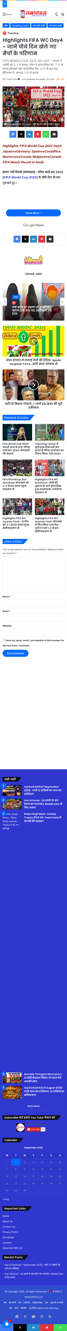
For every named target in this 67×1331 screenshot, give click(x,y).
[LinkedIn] (29, 134)
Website (7, 625)
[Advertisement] (13, 710)
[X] (21, 134)
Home (6, 1216)
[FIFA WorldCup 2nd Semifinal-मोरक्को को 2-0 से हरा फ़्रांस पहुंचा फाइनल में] (17, 467)
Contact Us (9, 1226)
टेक (46, 1302)
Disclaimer (8, 1237)
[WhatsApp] (45, 134)
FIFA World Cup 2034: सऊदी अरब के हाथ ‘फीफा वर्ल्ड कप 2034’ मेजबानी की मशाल (16, 448)
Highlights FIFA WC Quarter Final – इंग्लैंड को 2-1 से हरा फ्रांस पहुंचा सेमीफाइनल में (16, 523)
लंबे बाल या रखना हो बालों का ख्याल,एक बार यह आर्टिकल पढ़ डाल (32, 311)
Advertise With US (13, 1248)
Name (7, 596)
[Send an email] (19, 79)
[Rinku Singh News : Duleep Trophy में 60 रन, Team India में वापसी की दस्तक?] (12, 941)
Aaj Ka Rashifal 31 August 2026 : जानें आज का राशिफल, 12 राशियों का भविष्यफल (44, 1091)
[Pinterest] (37, 134)
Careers (7, 1242)
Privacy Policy (10, 1232)
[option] (33, 302)
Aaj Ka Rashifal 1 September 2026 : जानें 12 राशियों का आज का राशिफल (43, 790)
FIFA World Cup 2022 (20, 177)
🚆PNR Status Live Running (43, 1308)
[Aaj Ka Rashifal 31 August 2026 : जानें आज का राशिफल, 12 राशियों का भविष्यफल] (12, 1092)
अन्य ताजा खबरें (55, 25)
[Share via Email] (54, 134)
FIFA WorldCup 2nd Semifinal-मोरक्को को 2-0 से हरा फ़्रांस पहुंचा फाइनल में (16, 484)
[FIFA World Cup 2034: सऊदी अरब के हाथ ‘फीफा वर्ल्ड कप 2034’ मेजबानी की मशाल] (17, 432)
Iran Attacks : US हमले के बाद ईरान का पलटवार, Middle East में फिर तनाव (43, 804)
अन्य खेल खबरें (39, 25)
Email (6, 611)
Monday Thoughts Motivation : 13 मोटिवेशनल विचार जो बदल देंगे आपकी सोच (43, 1077)
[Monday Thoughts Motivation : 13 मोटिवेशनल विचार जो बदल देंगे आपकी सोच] (12, 1077)
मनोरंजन (26, 1302)
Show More (33, 212)
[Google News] (33, 225)
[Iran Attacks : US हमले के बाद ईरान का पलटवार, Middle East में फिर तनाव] (12, 804)
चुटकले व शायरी (56, 1302)
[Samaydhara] (33, 14)
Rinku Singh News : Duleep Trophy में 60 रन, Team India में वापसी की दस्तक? (42, 817)
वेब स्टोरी (12, 1302)
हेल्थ (16, 1308)
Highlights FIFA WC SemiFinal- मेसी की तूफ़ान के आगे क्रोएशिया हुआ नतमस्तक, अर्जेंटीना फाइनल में (48, 486)
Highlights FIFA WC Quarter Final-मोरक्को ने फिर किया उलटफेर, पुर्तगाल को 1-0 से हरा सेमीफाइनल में (48, 525)
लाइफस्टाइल (37, 1302)
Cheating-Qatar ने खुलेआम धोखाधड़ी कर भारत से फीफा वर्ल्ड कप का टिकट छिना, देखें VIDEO (49, 448)
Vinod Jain (12, 79)
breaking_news (20, 25)
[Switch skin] (56, 15)
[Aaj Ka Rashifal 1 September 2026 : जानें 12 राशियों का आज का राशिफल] (12, 790)
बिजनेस (23, 1308)
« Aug (6, 1199)
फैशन (16, 297)
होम (5, 1302)
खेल (6, 25)
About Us (8, 1221)
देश (19, 1302)
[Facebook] (12, 134)
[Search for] (62, 15)
